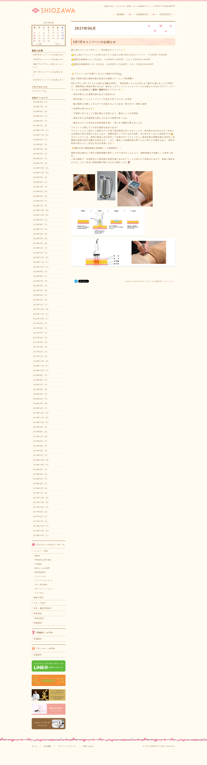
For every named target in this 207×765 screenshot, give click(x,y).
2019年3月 (38, 450)
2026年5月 (38, 116)
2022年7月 (38, 281)
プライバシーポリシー (67, 746)
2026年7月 (38, 106)
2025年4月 (38, 158)
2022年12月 (38, 257)
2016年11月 (38, 530)
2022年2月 (38, 299)
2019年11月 (38, 417)
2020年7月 (38, 384)
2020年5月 (38, 394)
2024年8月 (38, 182)
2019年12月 (38, 413)
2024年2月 (38, 201)
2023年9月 (38, 219)
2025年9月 (38, 139)
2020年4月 (38, 398)
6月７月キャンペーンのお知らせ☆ (47, 73)
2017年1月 (38, 521)
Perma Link (169, 281)
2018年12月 (38, 460)
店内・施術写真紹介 (43, 608)
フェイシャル (40, 576)
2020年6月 (38, 389)
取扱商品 (38, 613)
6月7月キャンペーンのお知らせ (94, 42)
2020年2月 (38, 408)
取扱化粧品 (39, 618)
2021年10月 (38, 318)
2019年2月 (38, 455)
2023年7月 (38, 229)
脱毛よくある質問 (42, 568)
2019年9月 (38, 427)
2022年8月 (38, 276)
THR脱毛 (38, 564)
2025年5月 (38, 153)
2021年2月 (38, 351)
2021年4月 (38, 342)
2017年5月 (38, 511)
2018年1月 (38, 493)
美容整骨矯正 (40, 572)
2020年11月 (38, 365)
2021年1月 (38, 356)
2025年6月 (38, 149)
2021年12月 (38, 309)
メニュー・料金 (41, 551)
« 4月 (39, 44)
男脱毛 (37, 555)
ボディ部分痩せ (41, 584)
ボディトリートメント (43, 589)
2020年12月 (38, 361)
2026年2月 (38, 125)
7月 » (58, 44)
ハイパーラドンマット (43, 580)
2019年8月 (38, 431)
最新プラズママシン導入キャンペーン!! (47, 65)
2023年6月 (38, 234)
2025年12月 (38, 130)
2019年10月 (38, 422)
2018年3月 (38, 483)
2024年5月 (38, 191)
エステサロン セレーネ (48, 544)
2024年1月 (38, 205)
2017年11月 (38, 502)
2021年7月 (38, 332)
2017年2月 (38, 516)
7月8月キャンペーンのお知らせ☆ (48, 59)
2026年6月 (38, 111)
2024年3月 (38, 196)
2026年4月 (38, 121)
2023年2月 (38, 248)
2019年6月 (38, 441)
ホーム (34, 746)
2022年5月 (38, 290)
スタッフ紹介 (40, 602)
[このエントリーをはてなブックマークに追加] (76, 281)
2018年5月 (38, 478)
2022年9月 (38, 271)
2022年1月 (38, 304)
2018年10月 (38, 464)
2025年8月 (38, 144)
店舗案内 (38, 623)
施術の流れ (39, 597)
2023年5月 (38, 238)
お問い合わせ (88, 746)
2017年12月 (38, 497)
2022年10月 (38, 267)
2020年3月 (38, 403)
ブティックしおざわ (48, 648)
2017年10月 (38, 507)
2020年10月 (38, 370)
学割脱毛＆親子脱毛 (42, 560)
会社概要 (47, 746)
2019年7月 (38, 436)
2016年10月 (38, 535)
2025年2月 (38, 163)
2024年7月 (38, 186)
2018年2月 (38, 488)
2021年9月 (38, 323)
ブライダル (39, 593)
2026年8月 (38, 102)
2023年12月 (38, 210)
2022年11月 (38, 262)
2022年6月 (38, 285)
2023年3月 (38, 243)
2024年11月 (38, 172)
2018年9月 (38, 469)
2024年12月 (38, 168)
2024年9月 (38, 177)
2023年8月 (38, 224)
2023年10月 (38, 215)
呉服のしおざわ (48, 632)
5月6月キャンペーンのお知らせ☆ (48, 79)
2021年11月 (38, 314)
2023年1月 (38, 252)
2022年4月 (38, 295)
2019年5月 (38, 446)
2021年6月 (38, 337)
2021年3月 (38, 347)
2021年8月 (38, 328)
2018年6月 (38, 474)
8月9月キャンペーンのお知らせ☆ (48, 54)
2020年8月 (38, 380)
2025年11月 (38, 135)
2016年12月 (38, 526)
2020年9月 (38, 375)
